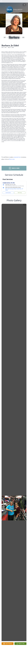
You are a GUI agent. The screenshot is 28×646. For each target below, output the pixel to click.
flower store (12, 159)
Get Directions (8, 192)
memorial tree (17, 157)
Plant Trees (20, 192)
